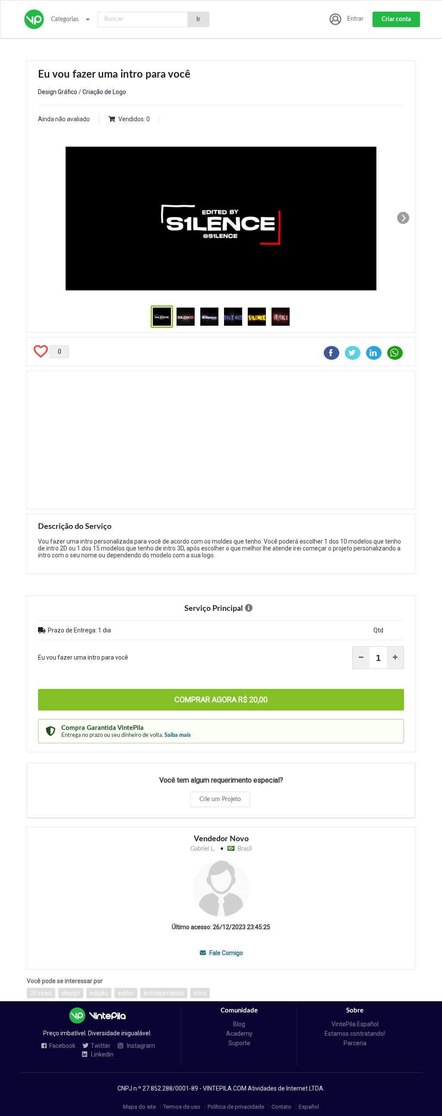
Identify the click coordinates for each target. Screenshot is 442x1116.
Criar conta (396, 19)
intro (200, 993)
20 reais (41, 993)
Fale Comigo (225, 952)
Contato (281, 1107)
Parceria (355, 1043)
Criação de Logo (104, 91)
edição (99, 993)
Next (403, 218)
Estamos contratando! (355, 1033)
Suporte (239, 1043)
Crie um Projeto (220, 799)
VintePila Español (355, 1024)
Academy (239, 1033)
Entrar (355, 19)
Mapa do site (139, 1107)
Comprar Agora (221, 699)
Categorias (65, 19)
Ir (198, 19)
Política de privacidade (236, 1107)
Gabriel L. (202, 849)
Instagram (140, 1046)
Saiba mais (177, 735)
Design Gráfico (57, 91)
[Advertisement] (221, 440)
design (71, 993)
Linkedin (102, 1054)
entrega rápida (164, 993)
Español (309, 1107)
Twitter (100, 1046)
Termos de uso (181, 1107)
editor (126, 993)
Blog (239, 1024)
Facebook (62, 1046)
